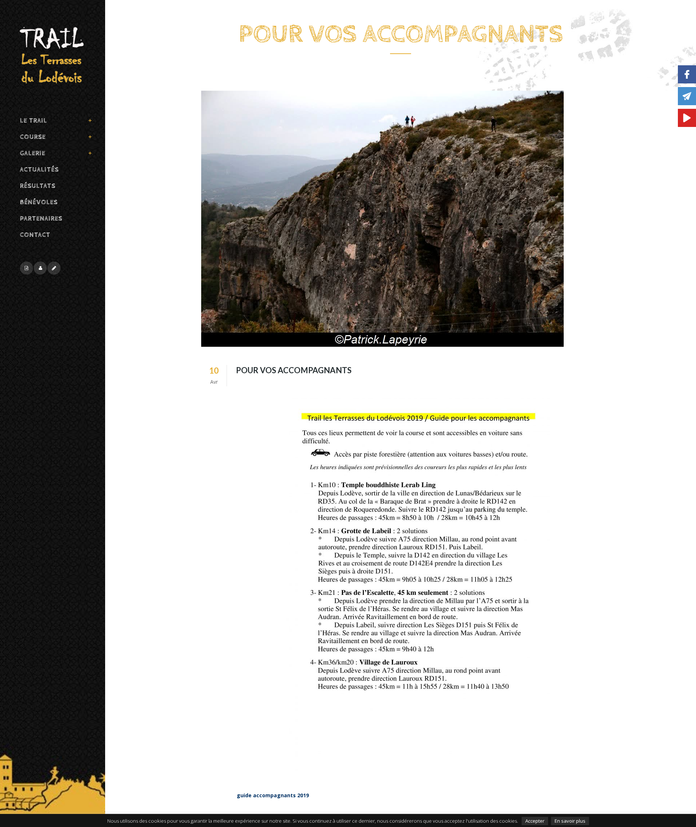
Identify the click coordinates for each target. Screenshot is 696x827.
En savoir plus (570, 821)
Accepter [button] (534, 821)
